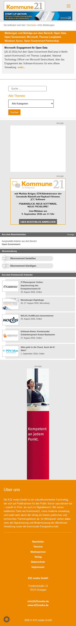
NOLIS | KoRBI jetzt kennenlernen (37, 316)
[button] (6, 619)
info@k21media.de (38, 601)
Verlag (38, 556)
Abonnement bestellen (23, 258)
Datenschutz (38, 561)
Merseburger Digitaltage (32, 300)
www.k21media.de (38, 605)
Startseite (31, 25)
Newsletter (38, 541)
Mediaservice (38, 551)
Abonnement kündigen (23, 265)
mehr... (21, 67)
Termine (38, 546)
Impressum (38, 567)
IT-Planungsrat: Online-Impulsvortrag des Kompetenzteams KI (32, 285)
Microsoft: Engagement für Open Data (25, 47)
